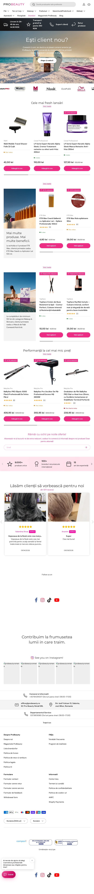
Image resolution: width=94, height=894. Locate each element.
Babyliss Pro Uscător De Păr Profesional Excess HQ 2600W (46, 394)
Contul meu (53, 779)
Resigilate (21, 16)
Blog (61, 16)
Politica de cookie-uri (58, 793)
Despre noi (8, 739)
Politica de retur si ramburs (15, 757)
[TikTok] (49, 601)
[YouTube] (56, 601)
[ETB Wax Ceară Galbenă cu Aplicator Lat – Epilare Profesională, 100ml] (51, 200)
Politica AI (8, 767)
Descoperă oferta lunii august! (18, 67)
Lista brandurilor (11, 748)
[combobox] (53, 4)
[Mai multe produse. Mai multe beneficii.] (20, 209)
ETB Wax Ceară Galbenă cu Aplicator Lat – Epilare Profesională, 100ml (50, 221)
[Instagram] (42, 601)
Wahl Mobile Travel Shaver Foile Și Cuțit (15, 145)
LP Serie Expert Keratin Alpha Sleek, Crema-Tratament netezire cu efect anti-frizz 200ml (47, 148)
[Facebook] (36, 601)
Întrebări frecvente (57, 739)
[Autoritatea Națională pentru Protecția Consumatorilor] (66, 839)
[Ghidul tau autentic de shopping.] (21, 839)
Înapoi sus (47, 723)
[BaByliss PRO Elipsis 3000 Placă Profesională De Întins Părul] (17, 372)
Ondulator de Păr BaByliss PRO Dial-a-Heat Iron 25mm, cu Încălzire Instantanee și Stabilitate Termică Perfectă (76, 395)
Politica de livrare (11, 753)
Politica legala (9, 762)
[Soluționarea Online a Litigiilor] (41, 839)
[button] (88, 4)
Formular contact (11, 779)
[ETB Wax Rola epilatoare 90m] (78, 200)
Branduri (31, 16)
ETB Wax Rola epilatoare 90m (77, 219)
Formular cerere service (14, 788)
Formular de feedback (13, 793)
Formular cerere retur (13, 783)
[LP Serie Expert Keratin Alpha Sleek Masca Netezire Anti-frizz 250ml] (77, 124)
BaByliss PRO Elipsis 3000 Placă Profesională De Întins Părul (16, 394)
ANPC (51, 797)
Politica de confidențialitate (60, 788)
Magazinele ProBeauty (47, 16)
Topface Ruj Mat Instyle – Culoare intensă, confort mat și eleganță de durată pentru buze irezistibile (78, 306)
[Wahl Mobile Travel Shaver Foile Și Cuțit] (17, 124)
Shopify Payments (56, 802)
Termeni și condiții (56, 783)
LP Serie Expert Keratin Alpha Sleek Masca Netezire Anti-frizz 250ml (77, 146)
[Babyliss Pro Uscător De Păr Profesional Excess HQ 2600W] (47, 372)
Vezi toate (47, 106)
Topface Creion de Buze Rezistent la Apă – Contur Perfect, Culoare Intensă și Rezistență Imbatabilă (50, 306)
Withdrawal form (11, 797)
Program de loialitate (57, 744)
